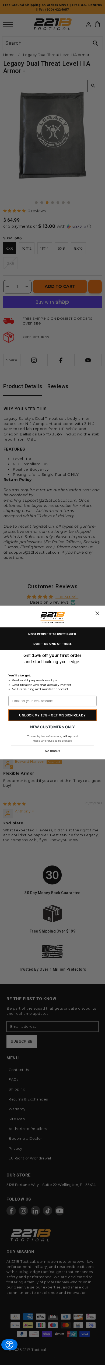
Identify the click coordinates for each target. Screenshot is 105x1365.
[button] (52, 617)
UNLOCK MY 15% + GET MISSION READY (52, 715)
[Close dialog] (97, 613)
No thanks (52, 751)
